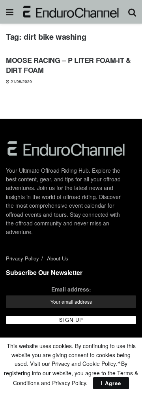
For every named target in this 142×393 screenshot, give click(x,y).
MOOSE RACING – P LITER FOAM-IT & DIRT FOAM (68, 65)
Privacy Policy (22, 258)
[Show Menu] (9, 12)
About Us (57, 258)
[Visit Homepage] (70, 11)
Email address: (71, 289)
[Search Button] (132, 12)
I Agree (111, 383)
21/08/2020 (20, 81)
